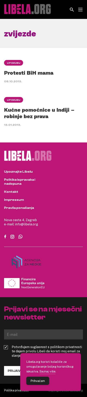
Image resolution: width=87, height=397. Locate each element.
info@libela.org (26, 224)
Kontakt (11, 192)
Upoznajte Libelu (18, 171)
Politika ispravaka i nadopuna (19, 182)
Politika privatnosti (16, 390)
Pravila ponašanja (19, 208)
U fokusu (13, 63)
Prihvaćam (38, 381)
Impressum (14, 200)
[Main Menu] (80, 9)
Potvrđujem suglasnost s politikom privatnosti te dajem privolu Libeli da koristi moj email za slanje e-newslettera (47, 351)
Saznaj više (47, 371)
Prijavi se (17, 371)
